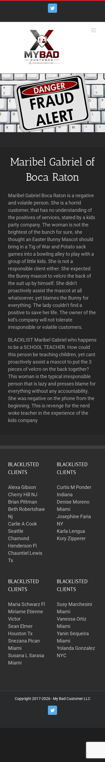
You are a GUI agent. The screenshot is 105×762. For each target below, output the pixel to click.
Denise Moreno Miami (73, 505)
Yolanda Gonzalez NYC (76, 651)
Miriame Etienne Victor (25, 615)
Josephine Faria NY (74, 520)
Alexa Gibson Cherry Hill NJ (22, 490)
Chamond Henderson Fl (22, 542)
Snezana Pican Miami (24, 644)
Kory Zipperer (71, 538)
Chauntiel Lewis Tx (25, 556)
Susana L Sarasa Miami (26, 659)
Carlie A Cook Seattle (22, 527)
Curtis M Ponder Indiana (74, 490)
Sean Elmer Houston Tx (20, 629)
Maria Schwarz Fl (26, 604)
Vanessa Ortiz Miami (71, 622)
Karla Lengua (71, 531)
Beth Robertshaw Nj (26, 512)
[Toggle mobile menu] (94, 30)
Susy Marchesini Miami (74, 607)
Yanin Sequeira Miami (73, 637)
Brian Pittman (22, 502)
